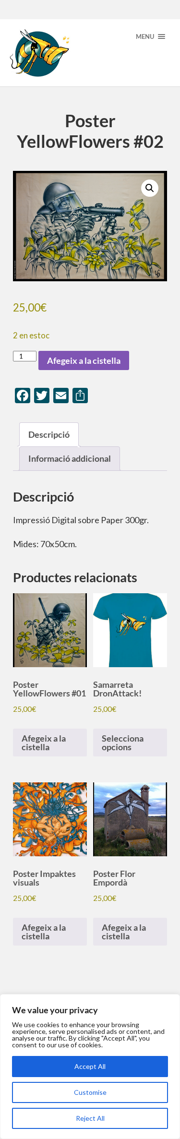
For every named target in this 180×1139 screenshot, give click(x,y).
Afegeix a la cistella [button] (44, 742)
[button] (149, 188)
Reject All (90, 1118)
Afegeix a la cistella (83, 360)
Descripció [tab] (49, 434)
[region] (90, 1066)
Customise (90, 1092)
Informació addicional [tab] (69, 458)
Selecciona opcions (123, 742)
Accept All (90, 1066)
